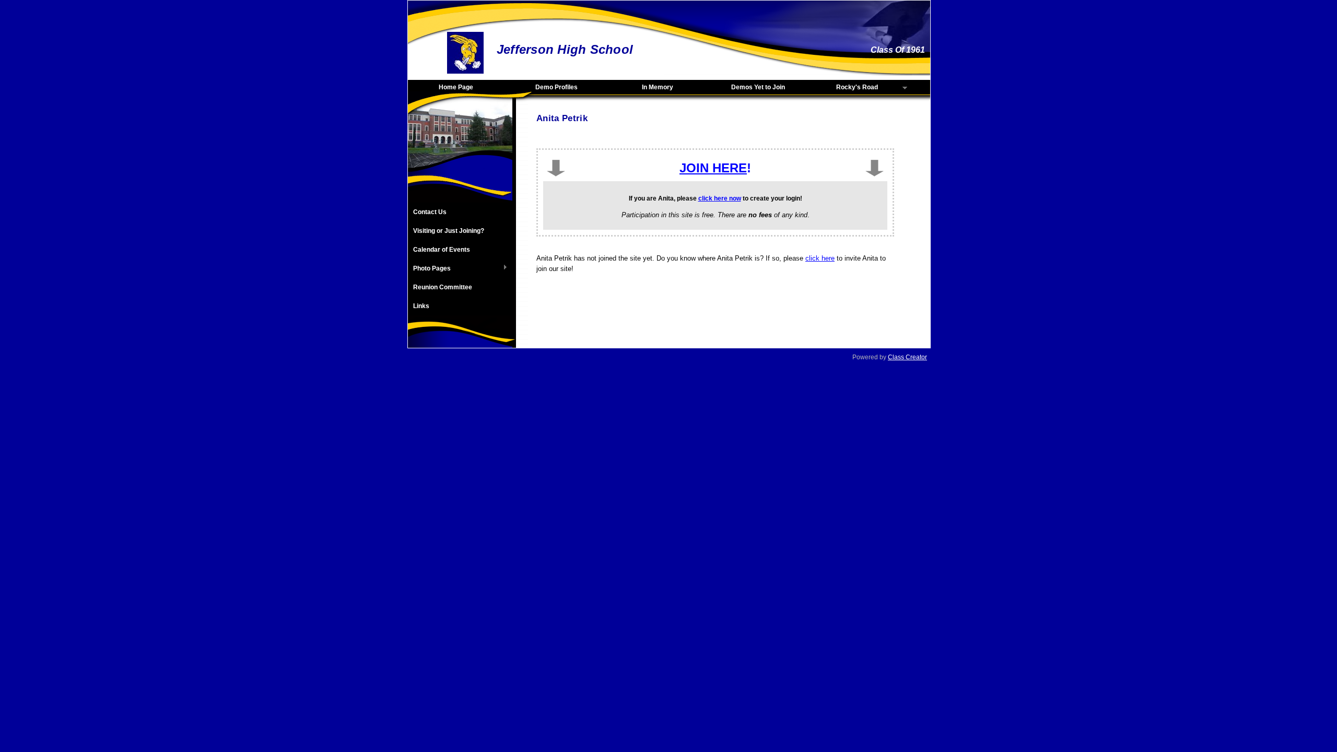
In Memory (657, 87)
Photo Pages (429, 269)
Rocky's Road (844, 88)
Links (421, 306)
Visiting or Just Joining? (448, 230)
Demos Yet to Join (758, 87)
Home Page (456, 87)
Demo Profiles (556, 87)
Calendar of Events (441, 249)
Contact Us (430, 212)
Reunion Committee (442, 287)
